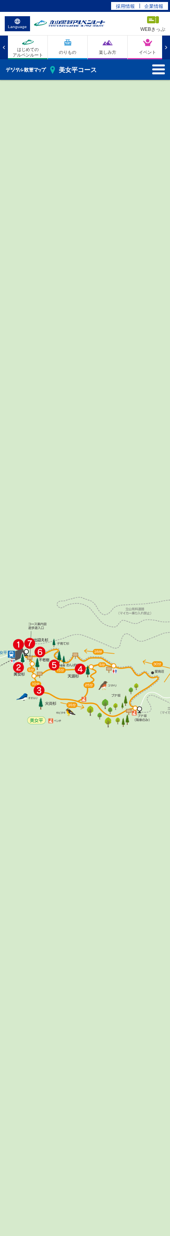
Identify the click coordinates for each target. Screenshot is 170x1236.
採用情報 (125, 6)
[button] (18, 644)
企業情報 (153, 6)
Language (17, 27)
